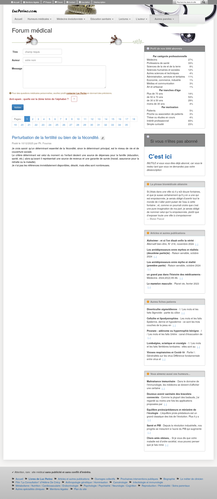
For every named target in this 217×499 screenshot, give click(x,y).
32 (105, 124)
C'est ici (159, 156)
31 (98, 124)
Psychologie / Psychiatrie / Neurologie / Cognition (110, 485)
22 (36, 124)
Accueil (16, 2)
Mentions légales (32, 2)
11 (85, 119)
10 (78, 119)
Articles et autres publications (73, 479)
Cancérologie (120, 482)
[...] (196, 244)
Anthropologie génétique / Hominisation (87, 482)
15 (113, 119)
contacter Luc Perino (76, 93)
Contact (71, 2)
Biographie (169, 479)
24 (50, 124)
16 (120, 119)
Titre (15, 51)
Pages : (18, 119)
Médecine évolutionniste (70, 19)
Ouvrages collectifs (105, 479)
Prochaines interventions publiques (139, 479)
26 (64, 124)
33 (112, 124)
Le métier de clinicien (191, 479)
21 (29, 124)
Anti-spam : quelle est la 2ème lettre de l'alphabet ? (39, 99)
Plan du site (80, 489)
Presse (48, 2)
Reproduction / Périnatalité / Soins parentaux (166, 485)
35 (126, 124)
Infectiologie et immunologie (148, 482)
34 (119, 124)
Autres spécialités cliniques (30, 489)
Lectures (124, 19)
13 (99, 119)
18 (133, 119)
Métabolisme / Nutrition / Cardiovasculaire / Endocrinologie (47, 485)
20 (22, 124)
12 (92, 119)
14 (106, 119)
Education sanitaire (101, 19)
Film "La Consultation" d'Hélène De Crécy (38, 482)
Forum (60, 2)
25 (57, 124)
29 (84, 124)
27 (71, 124)
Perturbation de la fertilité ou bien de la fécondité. (56, 137)
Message (16, 68)
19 (15, 124)
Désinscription (99, 2)
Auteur (16, 60)
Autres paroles (163, 19)
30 (91, 124)
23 (43, 124)
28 (77, 124)
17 (126, 119)
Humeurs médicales (39, 19)
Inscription (85, 2)
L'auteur (140, 19)
